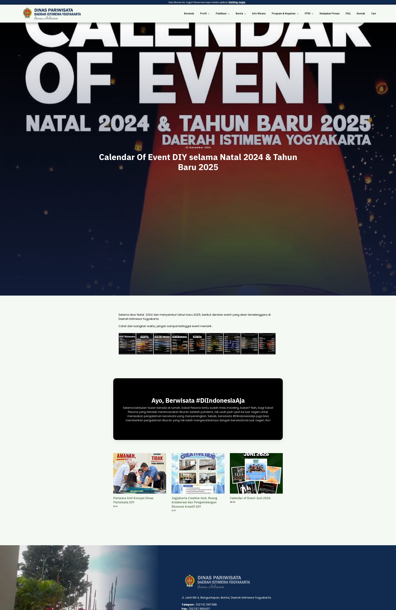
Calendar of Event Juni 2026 (250, 498)
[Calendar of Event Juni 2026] (256, 473)
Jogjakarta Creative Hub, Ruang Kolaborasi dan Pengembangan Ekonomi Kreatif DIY (194, 502)
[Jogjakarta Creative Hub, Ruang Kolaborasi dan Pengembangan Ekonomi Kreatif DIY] (198, 473)
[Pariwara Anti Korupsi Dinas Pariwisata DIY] (139, 473)
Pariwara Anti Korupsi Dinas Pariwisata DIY (133, 500)
